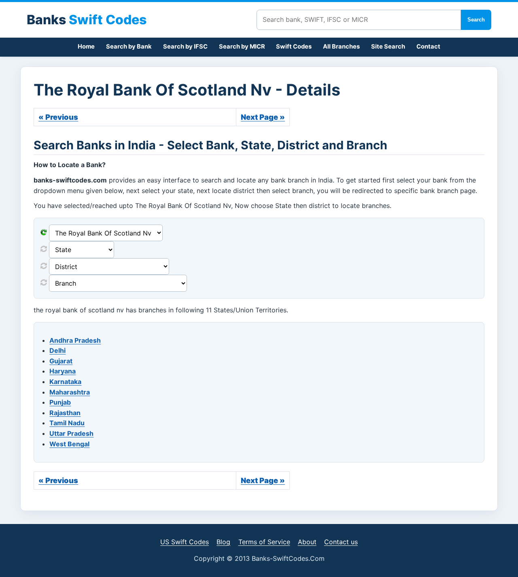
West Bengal (69, 444)
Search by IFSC (185, 46)
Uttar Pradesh (71, 433)
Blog (223, 542)
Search (476, 20)
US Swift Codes (184, 542)
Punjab (60, 402)
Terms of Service (264, 542)
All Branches (341, 46)
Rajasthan (65, 413)
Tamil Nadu (67, 423)
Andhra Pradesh (75, 340)
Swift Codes (294, 46)
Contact (428, 46)
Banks (86, 20)
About (307, 542)
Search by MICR (242, 46)
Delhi (57, 350)
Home (86, 46)
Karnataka (65, 382)
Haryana (62, 371)
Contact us (341, 542)
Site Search (388, 46)
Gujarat (60, 361)
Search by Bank (129, 46)
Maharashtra (69, 392)
